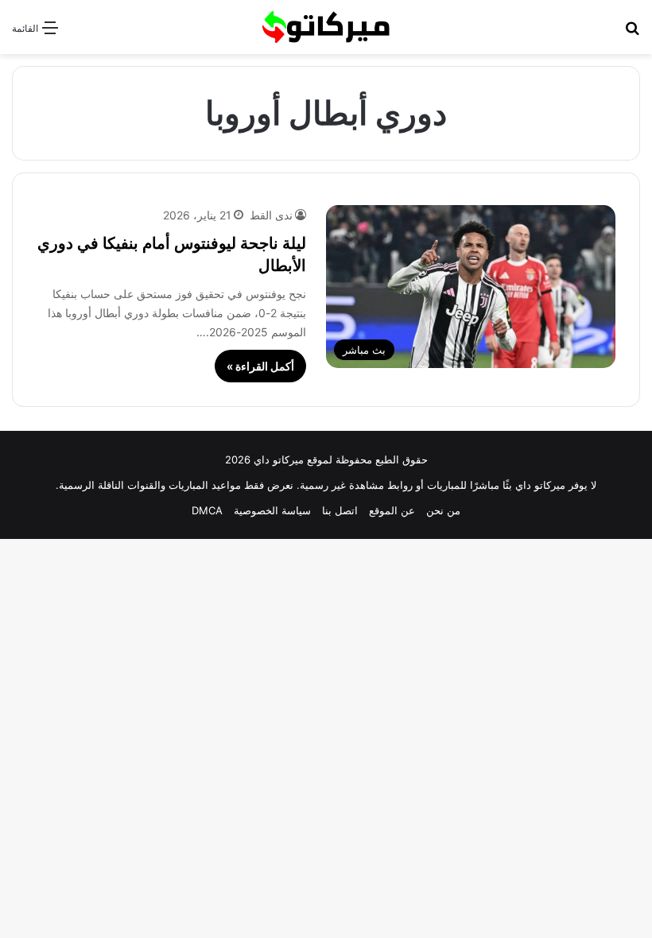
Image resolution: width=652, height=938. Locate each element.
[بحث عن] (632, 33)
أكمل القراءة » (260, 366)
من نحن (443, 510)
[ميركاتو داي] (326, 27)
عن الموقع (392, 510)
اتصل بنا (340, 510)
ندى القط (271, 215)
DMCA (207, 510)
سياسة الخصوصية (272, 510)
